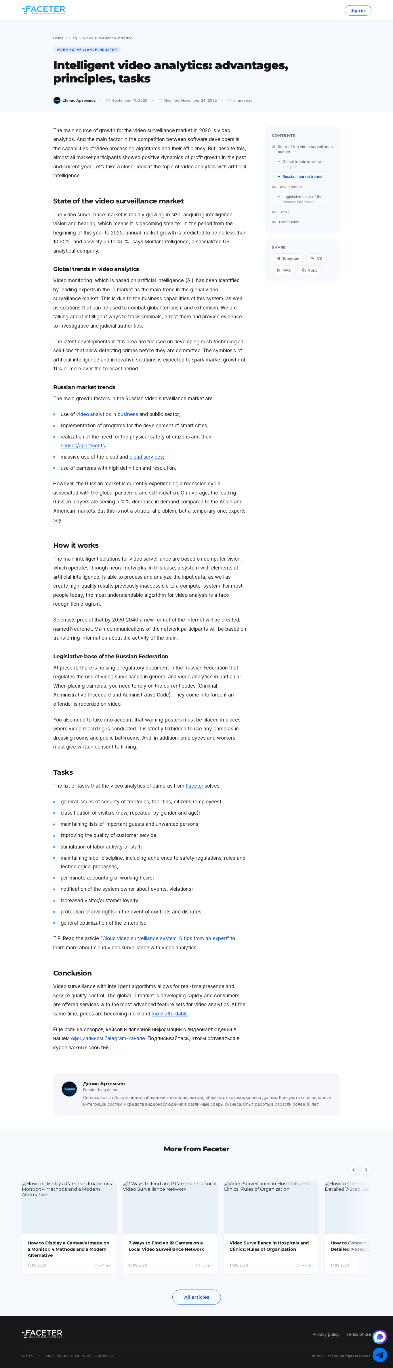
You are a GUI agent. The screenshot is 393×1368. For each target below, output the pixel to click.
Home (58, 38)
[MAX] (380, 1336)
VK (319, 258)
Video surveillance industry (107, 38)
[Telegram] (380, 1355)
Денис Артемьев (79, 100)
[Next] (366, 1170)
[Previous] (353, 1170)
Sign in (358, 10)
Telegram (291, 258)
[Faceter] (43, 10)
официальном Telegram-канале (108, 1038)
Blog (73, 38)
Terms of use (358, 1334)
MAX (287, 270)
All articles (196, 1297)
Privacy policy (326, 1334)
